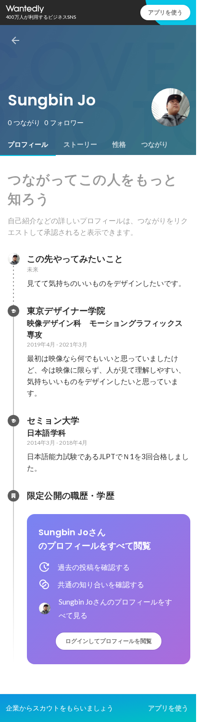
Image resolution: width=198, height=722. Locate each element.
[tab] (28, 144)
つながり (154, 144)
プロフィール (28, 144)
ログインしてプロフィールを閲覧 (108, 641)
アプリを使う (165, 12)
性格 (119, 144)
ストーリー (80, 144)
